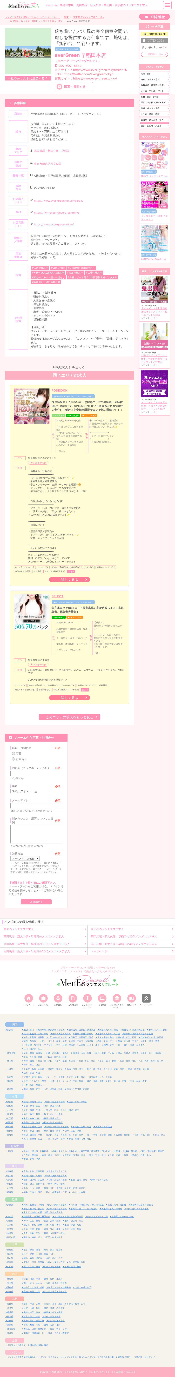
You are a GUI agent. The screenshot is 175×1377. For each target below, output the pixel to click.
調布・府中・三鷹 (112, 1045)
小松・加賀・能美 (71, 1110)
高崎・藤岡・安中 (32, 1089)
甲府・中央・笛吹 (32, 1118)
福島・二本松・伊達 (33, 1192)
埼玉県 (10, 1061)
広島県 (10, 1262)
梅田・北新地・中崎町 (34, 1205)
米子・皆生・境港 (32, 1250)
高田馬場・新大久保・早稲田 (67, 49)
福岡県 (10, 1304)
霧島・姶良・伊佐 (58, 1329)
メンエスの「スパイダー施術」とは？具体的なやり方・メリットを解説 (154, 405)
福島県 (10, 1192)
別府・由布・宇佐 (56, 1320)
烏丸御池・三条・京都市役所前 (68, 1216)
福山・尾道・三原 (56, 1262)
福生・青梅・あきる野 (134, 1045)
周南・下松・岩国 (52, 1266)
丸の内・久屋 (52, 1135)
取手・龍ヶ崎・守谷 (117, 1081)
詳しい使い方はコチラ (153, 47)
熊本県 (10, 1316)
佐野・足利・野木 (77, 1077)
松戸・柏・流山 (94, 1069)
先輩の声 (138, 1357)
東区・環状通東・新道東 (152, 1151)
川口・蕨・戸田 (45, 1061)
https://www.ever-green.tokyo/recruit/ (58, 200)
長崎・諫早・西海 (32, 1312)
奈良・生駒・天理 (32, 1233)
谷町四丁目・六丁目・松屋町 (84, 1208)
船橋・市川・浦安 (75, 1069)
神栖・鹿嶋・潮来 (95, 1081)
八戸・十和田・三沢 (57, 1171)
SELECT (57, 596)
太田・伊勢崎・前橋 (53, 1089)
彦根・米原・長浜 (73, 1229)
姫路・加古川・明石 (74, 1221)
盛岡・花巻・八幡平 (33, 1175)
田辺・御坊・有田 (54, 1237)
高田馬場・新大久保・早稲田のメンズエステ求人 (34, 936)
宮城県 (10, 1180)
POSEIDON (60, 390)
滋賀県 (10, 1229)
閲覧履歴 (157, 17)
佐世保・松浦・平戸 (53, 1312)
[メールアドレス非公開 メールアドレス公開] (25, 858)
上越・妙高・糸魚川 (78, 1101)
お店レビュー (152, 1357)
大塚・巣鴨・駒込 (105, 1037)
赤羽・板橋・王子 (105, 1041)
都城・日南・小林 (52, 1325)
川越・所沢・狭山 (87, 1061)
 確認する (36, 902)
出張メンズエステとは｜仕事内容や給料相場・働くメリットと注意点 (154, 358)
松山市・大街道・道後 (34, 1287)
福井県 (10, 1114)
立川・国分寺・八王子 (151, 126)
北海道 (15, 1146)
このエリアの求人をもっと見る (69, 717)
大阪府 (10, 1205)
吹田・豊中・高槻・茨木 (137, 1208)
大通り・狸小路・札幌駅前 (36, 1151)
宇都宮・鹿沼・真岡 (33, 1077)
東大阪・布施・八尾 (33, 1212)
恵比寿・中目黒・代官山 (152, 91)
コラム (154, 318)
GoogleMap (39, 462)
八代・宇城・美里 (52, 1316)
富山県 (10, 1106)
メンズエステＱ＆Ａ (49, 1357)
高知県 (10, 1291)
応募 (18, 753)
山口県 (10, 1266)
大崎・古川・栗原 (99, 1180)
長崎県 (10, 1312)
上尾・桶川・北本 (107, 1061)
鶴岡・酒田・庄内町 (53, 1188)
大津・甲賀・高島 (32, 1229)
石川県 (10, 1110)
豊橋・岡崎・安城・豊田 (80, 1139)
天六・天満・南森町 (57, 1205)
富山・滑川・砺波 (32, 1106)
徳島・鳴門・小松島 (53, 1279)
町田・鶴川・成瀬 (151, 1041)
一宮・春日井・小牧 (55, 1139)
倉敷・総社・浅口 (54, 1258)
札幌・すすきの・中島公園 (64, 1151)
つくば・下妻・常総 (74, 1081)
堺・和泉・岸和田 (54, 1212)
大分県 (10, 1320)
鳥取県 (10, 1250)
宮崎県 (10, 1325)
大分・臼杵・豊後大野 (34, 1320)
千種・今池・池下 (142, 1135)
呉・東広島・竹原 (77, 1262)
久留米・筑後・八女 (76, 1304)
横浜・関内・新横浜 (33, 1053)
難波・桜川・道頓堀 (117, 1205)
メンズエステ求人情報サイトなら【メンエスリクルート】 (32, 17)
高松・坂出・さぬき (33, 1283)
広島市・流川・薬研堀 (34, 1262)
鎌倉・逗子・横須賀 (152, 1053)
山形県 (10, 1188)
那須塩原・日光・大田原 (100, 1077)
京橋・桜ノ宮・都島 (57, 1208)
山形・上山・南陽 (32, 1188)
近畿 (14, 1199)
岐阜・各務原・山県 (33, 1126)
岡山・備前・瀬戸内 (33, 1258)
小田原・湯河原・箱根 (56, 1057)
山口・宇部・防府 (32, 1266)
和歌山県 (11, 1237)
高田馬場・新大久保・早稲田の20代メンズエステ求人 (124, 936)
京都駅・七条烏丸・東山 (123, 1216)
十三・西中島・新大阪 (34, 1208)
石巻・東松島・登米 (57, 1180)
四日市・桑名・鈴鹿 (33, 1225)
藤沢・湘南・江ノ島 (104, 1053)
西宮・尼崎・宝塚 (52, 1221)
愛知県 (10, 1135)
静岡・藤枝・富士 (52, 1131)
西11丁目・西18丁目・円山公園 (95, 1151)
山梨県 (10, 1118)
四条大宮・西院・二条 (97, 1216)
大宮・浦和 (29, 1061)
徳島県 (10, 1279)
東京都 (10, 1030)
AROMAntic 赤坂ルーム (153, 259)
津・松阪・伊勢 (53, 1225)
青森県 (10, 1171)
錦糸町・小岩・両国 (127, 1037)
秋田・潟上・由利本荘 (34, 1184)
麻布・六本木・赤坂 (150, 79)
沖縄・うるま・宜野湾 (58, 1333)
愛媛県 (10, 1287)
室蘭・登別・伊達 (32, 1159)
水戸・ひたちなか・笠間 (35, 1081)
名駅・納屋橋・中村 (33, 1135)
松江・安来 (29, 1254)
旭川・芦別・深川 (97, 1155)
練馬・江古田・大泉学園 (82, 1041)
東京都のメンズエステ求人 (107, 929)
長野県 (10, 1122)
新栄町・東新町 (123, 1135)
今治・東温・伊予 (83, 1287)
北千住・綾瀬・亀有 (150, 114)
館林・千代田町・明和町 (78, 1089)
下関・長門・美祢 (73, 1266)
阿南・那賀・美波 (32, 1279)
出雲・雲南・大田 (46, 1254)
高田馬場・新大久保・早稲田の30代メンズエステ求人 (37, 944)
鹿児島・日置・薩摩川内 (35, 1329)
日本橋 (74, 1205)
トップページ (99, 951)
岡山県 (10, 1258)
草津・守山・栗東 (52, 1229)
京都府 (10, 1216)
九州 (14, 1298)
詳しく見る (69, 579)
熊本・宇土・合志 (32, 1316)
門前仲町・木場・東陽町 (151, 1037)
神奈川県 (11, 1053)
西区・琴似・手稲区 (51, 1155)
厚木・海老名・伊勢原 (128, 1053)
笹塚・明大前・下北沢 (128, 1041)
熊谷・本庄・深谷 (32, 1065)
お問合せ (21, 759)
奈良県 (10, 1233)
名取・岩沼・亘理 (79, 1180)
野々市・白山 (52, 1110)
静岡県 (10, 1131)
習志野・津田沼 (55, 1069)
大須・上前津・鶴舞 (102, 1135)
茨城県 (10, 1081)
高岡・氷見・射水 (52, 1106)
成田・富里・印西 (32, 1073)
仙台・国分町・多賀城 (34, 1180)
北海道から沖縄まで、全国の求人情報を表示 (27, 1345)
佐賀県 (10, 1308)
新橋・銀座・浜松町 (150, 97)
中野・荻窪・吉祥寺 (65, 1045)
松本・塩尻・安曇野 (53, 1122)
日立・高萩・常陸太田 (34, 1085)
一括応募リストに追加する (26, 78)
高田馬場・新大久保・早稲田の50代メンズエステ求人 (37, 951)
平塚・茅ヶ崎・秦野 (33, 1057)
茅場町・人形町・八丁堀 (108, 1033)
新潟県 (10, 1101)
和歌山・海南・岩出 (33, 1237)
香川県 (10, 1283)
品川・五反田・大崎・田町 (153, 102)
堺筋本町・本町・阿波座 (92, 1205)
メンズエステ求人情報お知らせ (21, 1357)
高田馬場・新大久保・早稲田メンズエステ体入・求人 (36, 21)
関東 (66, 17)
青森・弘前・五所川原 (34, 1171)
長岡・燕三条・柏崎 (55, 1101)
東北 (14, 1166)
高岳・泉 (67, 1135)
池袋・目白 (146, 73)
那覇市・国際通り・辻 (34, 1333)
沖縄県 (10, 1333)
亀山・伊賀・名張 (73, 1225)
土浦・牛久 (55, 1081)
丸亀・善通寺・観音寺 (56, 1283)
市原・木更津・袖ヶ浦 (138, 1069)
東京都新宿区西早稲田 (47, 164)
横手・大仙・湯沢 (56, 1184)
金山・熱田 (160, 1135)
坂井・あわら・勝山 (53, 1114)
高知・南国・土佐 (32, 1291)
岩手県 (10, 1175)
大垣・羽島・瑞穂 (103, 1126)
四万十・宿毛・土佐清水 (55, 1291)
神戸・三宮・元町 (32, 1221)
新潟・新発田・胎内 (33, 1101)
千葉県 (10, 1069)
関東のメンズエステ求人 (19, 929)
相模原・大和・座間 (82, 1053)
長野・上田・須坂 (32, 1122)
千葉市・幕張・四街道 (34, 1069)
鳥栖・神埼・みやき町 (54, 1308)
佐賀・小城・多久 (32, 1308)
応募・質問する (75, 86)
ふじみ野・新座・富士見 (151, 1061)
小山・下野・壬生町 (55, 1077)
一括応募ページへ (154, 54)
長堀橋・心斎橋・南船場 (141, 1205)
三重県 (10, 1225)
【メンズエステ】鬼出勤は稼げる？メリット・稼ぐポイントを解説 (154, 311)
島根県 (10, 1254)
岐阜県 (10, 1126)
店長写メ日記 (124, 1357)
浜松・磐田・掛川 (32, 1131)
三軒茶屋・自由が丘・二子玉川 (38, 1045)
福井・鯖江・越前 (32, 1114)
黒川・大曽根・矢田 (33, 1139)
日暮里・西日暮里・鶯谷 (152, 120)
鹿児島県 (11, 1329)
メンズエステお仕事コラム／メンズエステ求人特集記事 (88, 1357)
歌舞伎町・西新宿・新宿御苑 (154, 85)
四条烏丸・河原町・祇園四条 (37, 1216)
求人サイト (91, 69)
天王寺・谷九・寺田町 (112, 1208)
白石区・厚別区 (31, 1155)
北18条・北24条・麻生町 (125, 1151)
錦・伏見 (79, 1135)
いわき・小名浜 (78, 1192)
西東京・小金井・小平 (89, 1045)
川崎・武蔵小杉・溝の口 (57, 1053)
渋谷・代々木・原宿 (150, 108)
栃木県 (10, 1077)
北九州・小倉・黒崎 (53, 1304)
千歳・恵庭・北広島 (119, 1155)
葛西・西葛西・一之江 (34, 1041)
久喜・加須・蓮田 (128, 1061)
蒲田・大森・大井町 (61, 1033)
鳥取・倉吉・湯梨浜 (53, 1250)
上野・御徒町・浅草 (57, 1037)
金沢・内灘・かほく (33, 1110)
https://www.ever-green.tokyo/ (54, 224)
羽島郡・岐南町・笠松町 (57, 1126)
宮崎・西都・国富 (32, 1325)
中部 (14, 1096)
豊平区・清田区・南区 (75, 1155)
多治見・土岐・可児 (82, 1126)
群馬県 (10, 1089)
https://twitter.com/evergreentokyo (57, 212)
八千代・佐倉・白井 (115, 1069)
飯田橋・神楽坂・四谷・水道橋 (138, 1033)
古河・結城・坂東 (138, 1081)
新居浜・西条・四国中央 (59, 1287)
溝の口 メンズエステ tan (154, 176)
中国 (14, 1244)
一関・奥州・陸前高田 (56, 1175)
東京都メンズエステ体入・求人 (88, 17)
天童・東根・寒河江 (76, 1188)
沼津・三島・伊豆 (73, 1131)
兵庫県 (10, 1221)
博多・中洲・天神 (32, 1304)
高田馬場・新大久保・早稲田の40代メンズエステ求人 (124, 944)
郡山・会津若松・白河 (56, 1192)
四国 (14, 1273)
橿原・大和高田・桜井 (54, 1233)
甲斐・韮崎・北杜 (52, 1118)
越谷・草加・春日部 (65, 1061)
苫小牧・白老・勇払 (141, 1155)
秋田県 (10, 1184)
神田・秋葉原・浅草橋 (34, 1037)
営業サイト (86, 78)
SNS (84, 74)
